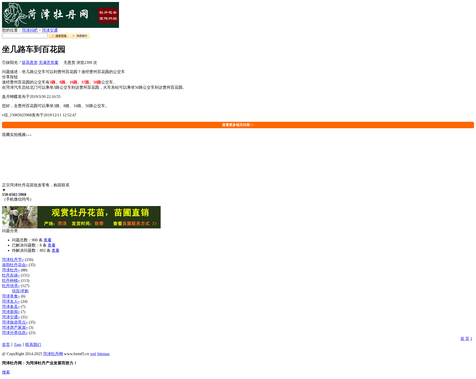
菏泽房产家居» (15, 327)
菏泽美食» (11, 296)
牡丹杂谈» (11, 275)
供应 (16, 291)
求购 (25, 291)
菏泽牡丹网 (53, 354)
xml (93, 354)
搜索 (6, 372)
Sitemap (103, 354)
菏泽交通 (50, 30)
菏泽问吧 (30, 30)
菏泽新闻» (11, 312)
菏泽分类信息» (15, 333)
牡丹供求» (11, 286)
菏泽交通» (11, 317)
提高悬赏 (30, 62)
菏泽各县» (11, 306)
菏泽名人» (11, 301)
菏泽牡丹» (11, 270)
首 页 (464, 339)
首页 (6, 344)
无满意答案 (49, 62)
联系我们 (33, 344)
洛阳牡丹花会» (15, 265)
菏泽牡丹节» (13, 259)
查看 (48, 240)
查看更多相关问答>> (238, 125)
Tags (17, 344)
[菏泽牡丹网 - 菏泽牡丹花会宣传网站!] (60, 26)
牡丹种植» (11, 280)
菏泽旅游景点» (15, 322)
